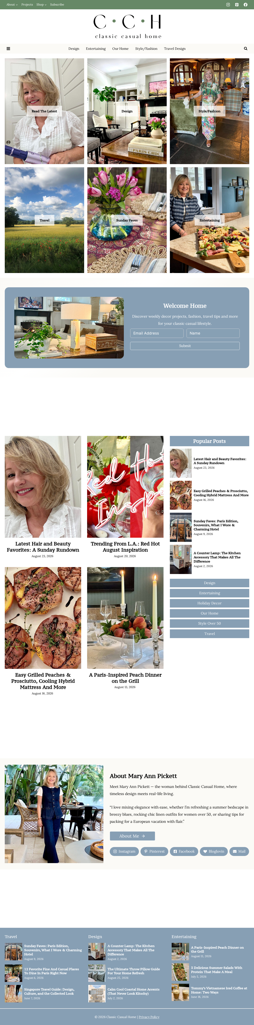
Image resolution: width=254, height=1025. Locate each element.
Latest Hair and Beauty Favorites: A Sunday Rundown (43, 547)
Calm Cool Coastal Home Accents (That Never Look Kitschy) (134, 991)
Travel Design (175, 48)
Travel (44, 220)
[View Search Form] (245, 48)
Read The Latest (44, 111)
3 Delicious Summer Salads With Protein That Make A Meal (216, 970)
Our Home (120, 48)
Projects (27, 4)
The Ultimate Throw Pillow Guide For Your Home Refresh (134, 971)
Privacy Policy (149, 1017)
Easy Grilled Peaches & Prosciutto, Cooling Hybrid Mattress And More (43, 681)
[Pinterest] (237, 4)
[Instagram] (228, 4)
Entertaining (96, 48)
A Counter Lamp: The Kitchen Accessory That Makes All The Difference (217, 557)
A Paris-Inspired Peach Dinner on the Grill (125, 678)
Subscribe (57, 4)
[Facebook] (245, 4)
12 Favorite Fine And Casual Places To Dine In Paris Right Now (51, 971)
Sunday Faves (127, 220)
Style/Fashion (146, 48)
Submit (185, 345)
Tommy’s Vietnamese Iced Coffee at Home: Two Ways (219, 990)
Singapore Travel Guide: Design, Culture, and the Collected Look (49, 991)
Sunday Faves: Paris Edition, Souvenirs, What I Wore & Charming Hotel (216, 525)
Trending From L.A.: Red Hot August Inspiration (125, 547)
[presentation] (43, 487)
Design (73, 48)
